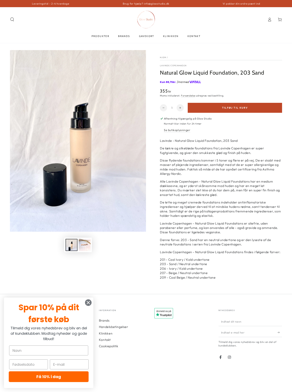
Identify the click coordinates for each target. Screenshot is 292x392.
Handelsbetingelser (113, 327)
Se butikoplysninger (177, 130)
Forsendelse (188, 95)
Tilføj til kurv (235, 107)
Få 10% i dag (48, 376)
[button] (12, 19)
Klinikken (105, 333)
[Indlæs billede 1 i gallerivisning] (71, 245)
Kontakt (105, 340)
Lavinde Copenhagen (173, 65)
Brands (104, 320)
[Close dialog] (88, 302)
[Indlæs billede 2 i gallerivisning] (85, 245)
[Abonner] (279, 332)
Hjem (163, 57)
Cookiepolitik (108, 346)
